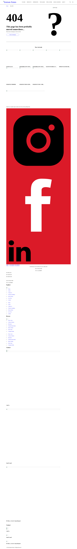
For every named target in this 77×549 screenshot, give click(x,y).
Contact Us (9, 292)
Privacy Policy (10, 296)
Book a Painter (10, 327)
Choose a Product (10, 322)
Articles (9, 300)
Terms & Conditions (11, 294)
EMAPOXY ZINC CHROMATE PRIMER (38, 84)
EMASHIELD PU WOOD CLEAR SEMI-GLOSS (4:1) (38, 66)
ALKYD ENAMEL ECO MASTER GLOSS (52, 66)
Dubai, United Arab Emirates (11, 522)
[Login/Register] (73, 2)
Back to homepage (13, 34)
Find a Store (9, 329)
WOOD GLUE (9, 66)
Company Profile (10, 331)
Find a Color (9, 320)
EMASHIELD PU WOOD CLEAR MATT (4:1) (25, 66)
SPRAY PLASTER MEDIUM (65, 66)
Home (8, 289)
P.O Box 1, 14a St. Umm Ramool (13, 520)
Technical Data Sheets (11, 325)
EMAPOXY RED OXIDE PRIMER (25, 84)
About (8, 290)
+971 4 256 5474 (9, 407)
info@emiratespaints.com (10, 539)
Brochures (9, 324)
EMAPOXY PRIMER (11, 84)
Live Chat (9, 298)
